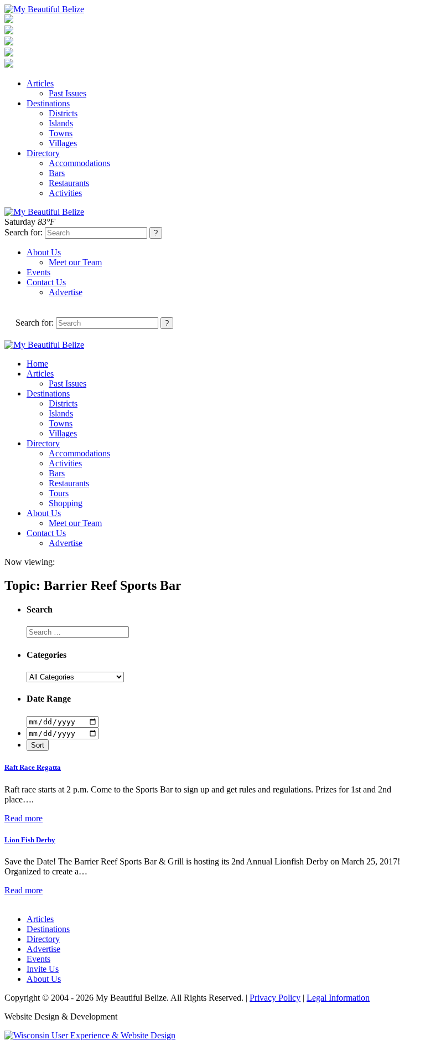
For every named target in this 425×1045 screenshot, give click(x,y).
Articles (40, 83)
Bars (57, 173)
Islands (61, 123)
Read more (23, 818)
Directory (43, 153)
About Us (44, 252)
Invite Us (43, 969)
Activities (65, 193)
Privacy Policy (275, 997)
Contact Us (46, 282)
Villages (63, 143)
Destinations (48, 103)
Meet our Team (75, 262)
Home (37, 363)
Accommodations (79, 163)
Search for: (23, 232)
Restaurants (69, 183)
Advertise (65, 292)
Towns (60, 133)
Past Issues (67, 93)
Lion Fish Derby (29, 840)
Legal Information (338, 997)
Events (38, 272)
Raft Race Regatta (32, 767)
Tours (59, 493)
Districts (63, 113)
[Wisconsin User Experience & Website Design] (89, 1035)
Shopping (65, 503)
